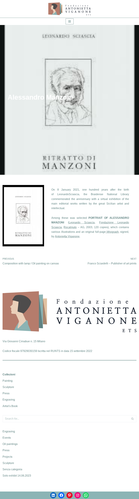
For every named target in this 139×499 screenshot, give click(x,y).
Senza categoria (12, 469)
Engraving (9, 399)
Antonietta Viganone (67, 236)
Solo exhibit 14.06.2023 (17, 475)
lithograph (112, 231)
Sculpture (8, 387)
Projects (7, 456)
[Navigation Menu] (70, 21)
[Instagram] (78, 495)
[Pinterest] (69, 495)
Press (6, 393)
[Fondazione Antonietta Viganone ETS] (69, 8)
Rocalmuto (70, 227)
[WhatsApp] (86, 495)
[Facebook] (61, 495)
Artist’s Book (10, 406)
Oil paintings (10, 444)
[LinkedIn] (53, 495)
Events (7, 437)
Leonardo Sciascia (82, 222)
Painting (8, 380)
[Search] (132, 418)
